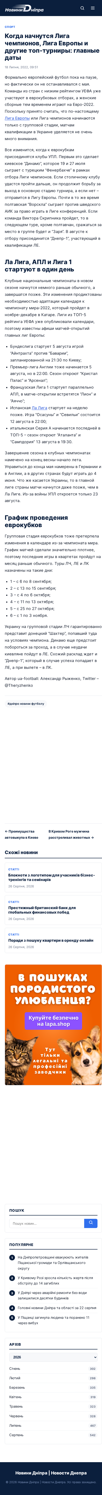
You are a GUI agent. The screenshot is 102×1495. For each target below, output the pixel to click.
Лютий (52, 1378)
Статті (13, 869)
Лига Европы (17, 118)
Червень (52, 1416)
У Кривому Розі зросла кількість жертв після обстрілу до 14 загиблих (55, 1280)
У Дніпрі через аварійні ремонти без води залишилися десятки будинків (52, 1295)
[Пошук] (82, 8)
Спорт (10, 27)
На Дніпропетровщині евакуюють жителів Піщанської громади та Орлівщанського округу (53, 1262)
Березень (52, 1387)
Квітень (52, 1397)
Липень (52, 1425)
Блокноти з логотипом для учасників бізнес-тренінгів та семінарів (51, 877)
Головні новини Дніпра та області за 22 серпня (57, 1308)
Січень (52, 1368)
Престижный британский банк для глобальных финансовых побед (42, 910)
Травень (52, 1406)
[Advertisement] (51, 765)
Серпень (52, 1435)
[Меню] (92, 8)
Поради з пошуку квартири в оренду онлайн (50, 940)
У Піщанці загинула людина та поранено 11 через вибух (53, 1320)
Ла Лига (39, 407)
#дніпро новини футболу (26, 703)
